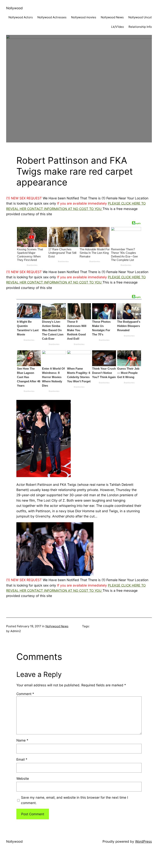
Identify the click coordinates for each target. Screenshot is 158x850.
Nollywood (14, 8)
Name (22, 740)
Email (21, 759)
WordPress (143, 841)
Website (22, 778)
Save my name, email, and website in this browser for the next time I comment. (74, 800)
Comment (25, 694)
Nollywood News (56, 626)
